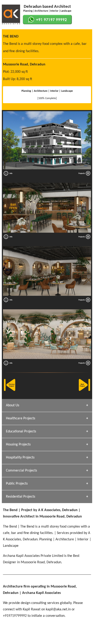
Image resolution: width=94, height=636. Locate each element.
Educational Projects (21, 431)
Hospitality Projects (20, 457)
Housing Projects (18, 444)
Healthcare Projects (20, 418)
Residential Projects (20, 497)
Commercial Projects (21, 470)
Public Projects (17, 483)
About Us (12, 405)
